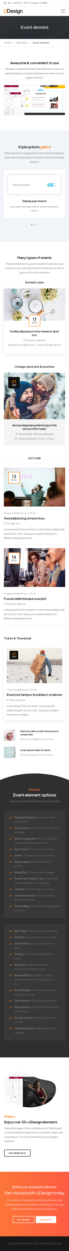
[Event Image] (34, 304)
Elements (22, 42)
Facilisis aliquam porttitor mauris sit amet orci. (34, 333)
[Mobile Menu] (63, 11)
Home (7, 42)
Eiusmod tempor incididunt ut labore (34, 695)
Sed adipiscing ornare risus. (24, 518)
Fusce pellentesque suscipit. (25, 599)
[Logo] (13, 11)
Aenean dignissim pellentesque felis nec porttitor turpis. (34, 427)
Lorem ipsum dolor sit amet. (35, 750)
